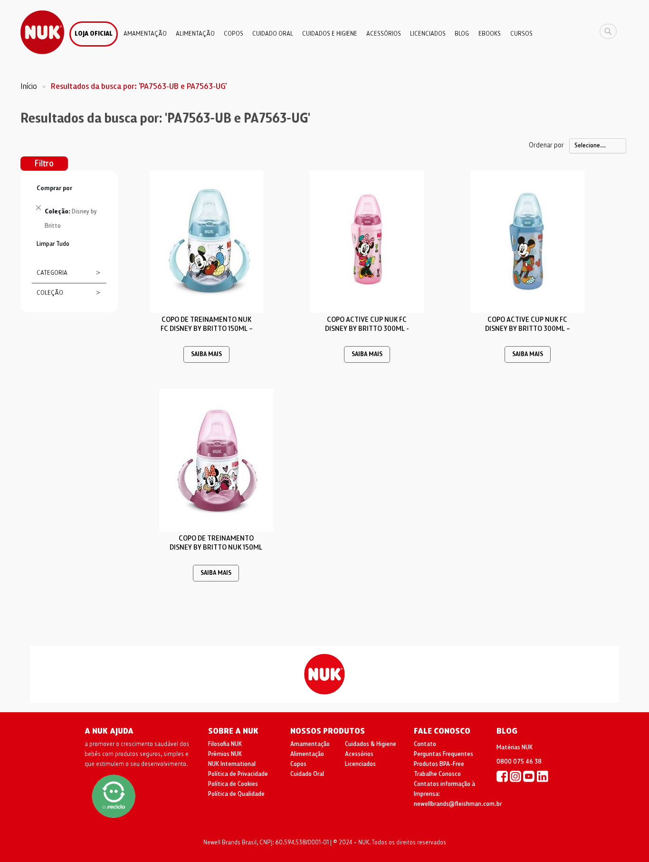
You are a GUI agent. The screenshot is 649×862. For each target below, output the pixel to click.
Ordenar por (546, 145)
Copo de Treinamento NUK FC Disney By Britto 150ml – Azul (207, 328)
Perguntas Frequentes (443, 754)
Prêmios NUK (225, 754)
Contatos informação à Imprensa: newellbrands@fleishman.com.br (458, 794)
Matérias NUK (514, 747)
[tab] (69, 209)
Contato (425, 744)
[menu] (324, 30)
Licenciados (360, 764)
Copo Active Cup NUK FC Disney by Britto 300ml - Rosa (367, 328)
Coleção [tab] (50, 293)
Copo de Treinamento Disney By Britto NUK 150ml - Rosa (216, 547)
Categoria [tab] (52, 273)
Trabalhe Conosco (437, 774)
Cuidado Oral (307, 774)
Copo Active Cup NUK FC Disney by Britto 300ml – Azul (527, 328)
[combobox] (610, 31)
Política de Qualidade (236, 794)
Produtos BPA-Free (439, 764)
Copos (298, 764)
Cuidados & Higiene (370, 744)
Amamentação (310, 744)
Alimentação (307, 754)
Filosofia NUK (225, 744)
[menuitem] (93, 34)
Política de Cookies (233, 784)
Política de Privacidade (238, 774)
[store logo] (42, 32)
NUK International (232, 764)
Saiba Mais (206, 354)
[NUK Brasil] (502, 776)
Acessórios (359, 754)
